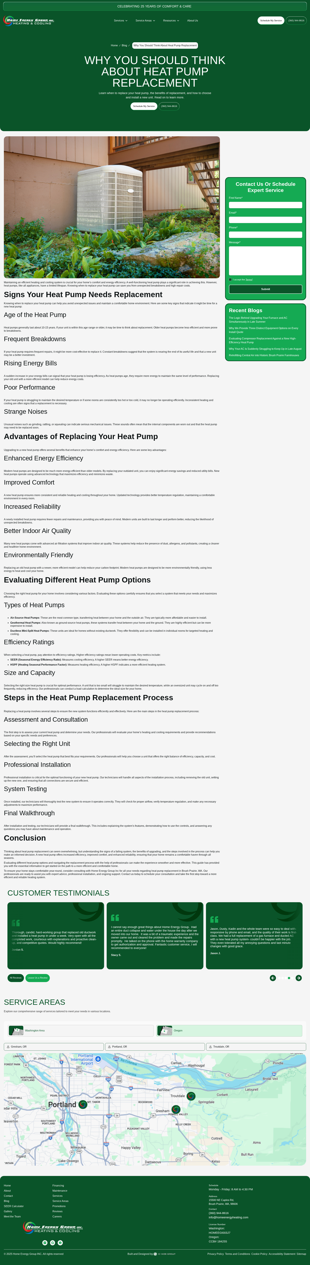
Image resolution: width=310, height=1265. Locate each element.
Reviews (57, 1211)
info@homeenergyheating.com (228, 1217)
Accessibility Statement (282, 1254)
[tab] (81, 1031)
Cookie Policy (259, 1254)
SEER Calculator (14, 1206)
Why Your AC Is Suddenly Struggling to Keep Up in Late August (265, 348)
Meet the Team (12, 1216)
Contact (8, 1196)
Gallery (8, 1211)
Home (114, 45)
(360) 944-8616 (219, 1213)
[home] (28, 20)
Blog (124, 45)
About (7, 1190)
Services (57, 1196)
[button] (120, 20)
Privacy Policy (215, 1254)
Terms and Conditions (237, 1254)
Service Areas (60, 1201)
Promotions (59, 1206)
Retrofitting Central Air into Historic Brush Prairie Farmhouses (264, 355)
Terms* (249, 279)
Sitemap (301, 1254)
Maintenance (59, 1190)
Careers (57, 1216)
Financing (58, 1185)
